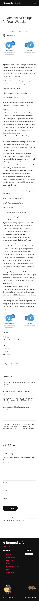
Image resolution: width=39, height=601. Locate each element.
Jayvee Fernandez (10, 35)
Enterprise (9, 560)
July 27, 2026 (6, 409)
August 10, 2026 (7, 394)
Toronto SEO (29, 118)
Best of (8, 554)
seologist (6, 364)
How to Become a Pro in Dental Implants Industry (28, 426)
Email (5, 490)
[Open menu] (35, 3)
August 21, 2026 (7, 386)
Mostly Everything (20, 31)
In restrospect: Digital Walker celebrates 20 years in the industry (19, 383)
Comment (6, 463)
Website (5, 498)
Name (5, 483)
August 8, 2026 (7, 402)
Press (8, 569)
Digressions (10, 557)
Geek (8, 563)
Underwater (10, 572)
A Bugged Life (8, 3)
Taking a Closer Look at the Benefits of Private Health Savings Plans (11, 426)
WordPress (33, 597)
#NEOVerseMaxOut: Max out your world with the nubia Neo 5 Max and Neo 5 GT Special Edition (18, 399)
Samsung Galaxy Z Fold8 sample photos (16, 407)
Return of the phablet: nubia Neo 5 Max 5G (16, 391)
